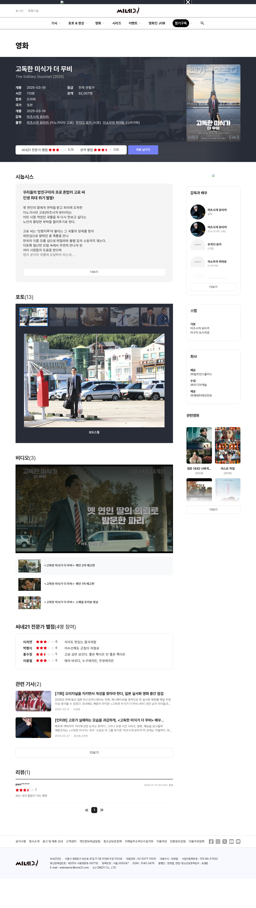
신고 (171, 785)
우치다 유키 (84, 123)
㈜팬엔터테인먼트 (201, 395)
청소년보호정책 (112, 841)
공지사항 (21, 841)
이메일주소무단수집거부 (139, 841)
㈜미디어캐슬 (198, 385)
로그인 (19, 10)
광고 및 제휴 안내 (53, 841)
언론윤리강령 (178, 841)
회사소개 (34, 841)
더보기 (94, 272)
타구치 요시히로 (200, 332)
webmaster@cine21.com (74, 867)
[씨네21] (128, 10)
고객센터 (71, 841)
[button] (164, 319)
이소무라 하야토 (114, 123)
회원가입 (33, 10)
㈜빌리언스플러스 (201, 374)
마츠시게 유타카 (38, 117)
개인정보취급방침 (89, 841)
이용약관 (161, 841)
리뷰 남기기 (143, 149)
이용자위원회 (196, 841)
